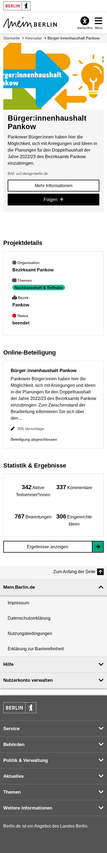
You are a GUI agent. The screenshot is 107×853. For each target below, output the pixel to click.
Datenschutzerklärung (29, 618)
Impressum (18, 602)
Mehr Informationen (53, 185)
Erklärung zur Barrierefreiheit (36, 648)
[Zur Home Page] (30, 22)
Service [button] (11, 728)
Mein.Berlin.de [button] (19, 587)
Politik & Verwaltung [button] (25, 760)
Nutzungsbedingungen (30, 633)
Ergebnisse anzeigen (47, 546)
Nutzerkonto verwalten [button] (28, 680)
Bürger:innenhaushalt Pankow (73, 38)
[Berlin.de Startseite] (19, 707)
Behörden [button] (13, 744)
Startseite (11, 38)
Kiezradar (33, 38)
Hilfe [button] (8, 664)
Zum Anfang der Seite (74, 571)
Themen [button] (12, 792)
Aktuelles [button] (13, 776)
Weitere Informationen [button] (27, 808)
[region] (33, 490)
